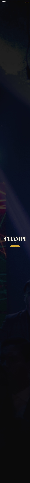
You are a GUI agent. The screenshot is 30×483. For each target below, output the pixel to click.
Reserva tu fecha (14, 246)
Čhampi (3, 1)
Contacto (23, 1)
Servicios (9, 1)
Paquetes (14, 1)
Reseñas (18, 1)
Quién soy (5, 1)
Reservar (27, 1)
